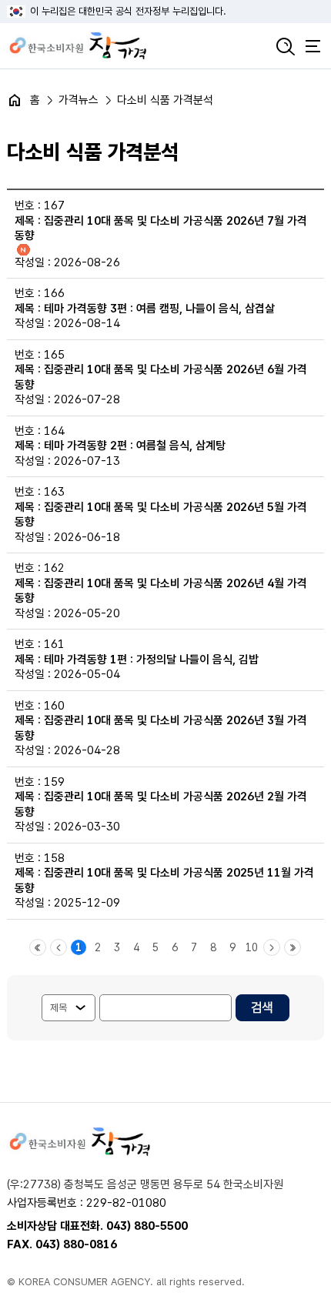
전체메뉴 (312, 46)
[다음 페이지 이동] (271, 947)
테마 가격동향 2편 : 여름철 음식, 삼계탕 (135, 446)
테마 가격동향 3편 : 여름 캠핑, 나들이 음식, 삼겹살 (159, 309)
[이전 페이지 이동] (58, 947)
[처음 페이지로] (37, 947)
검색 (285, 46)
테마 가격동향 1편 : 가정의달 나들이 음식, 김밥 (151, 659)
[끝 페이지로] (292, 947)
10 (252, 947)
